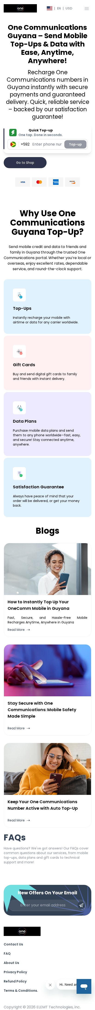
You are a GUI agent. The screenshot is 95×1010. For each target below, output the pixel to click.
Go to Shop (25, 162)
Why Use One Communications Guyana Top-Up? (47, 223)
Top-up (75, 144)
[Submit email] (81, 905)
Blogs (47, 531)
